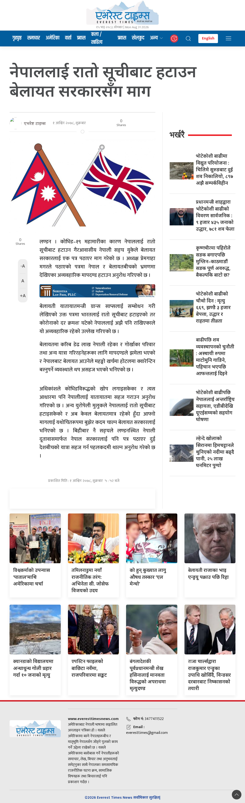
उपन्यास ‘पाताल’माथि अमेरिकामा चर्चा (31, 577)
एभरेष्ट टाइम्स (35, 123)
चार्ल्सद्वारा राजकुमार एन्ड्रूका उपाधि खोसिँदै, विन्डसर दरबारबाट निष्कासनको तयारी (209, 674)
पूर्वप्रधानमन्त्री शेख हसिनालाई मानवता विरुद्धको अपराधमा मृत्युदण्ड (148, 674)
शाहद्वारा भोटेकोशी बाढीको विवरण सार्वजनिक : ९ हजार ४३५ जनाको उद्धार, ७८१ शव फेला (215, 215)
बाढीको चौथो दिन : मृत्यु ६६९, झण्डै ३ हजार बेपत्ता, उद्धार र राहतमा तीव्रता (213, 307)
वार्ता (68, 38)
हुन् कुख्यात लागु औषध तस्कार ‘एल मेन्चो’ (148, 577)
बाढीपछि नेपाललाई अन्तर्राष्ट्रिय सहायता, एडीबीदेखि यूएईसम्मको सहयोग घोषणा (215, 406)
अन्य (154, 38)
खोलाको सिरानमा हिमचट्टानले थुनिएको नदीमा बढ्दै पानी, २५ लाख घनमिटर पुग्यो (215, 451)
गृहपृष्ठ (17, 38)
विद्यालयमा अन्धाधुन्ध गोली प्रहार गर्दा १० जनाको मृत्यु (33, 668)
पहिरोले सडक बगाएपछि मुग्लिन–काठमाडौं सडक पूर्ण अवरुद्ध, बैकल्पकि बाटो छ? (213, 261)
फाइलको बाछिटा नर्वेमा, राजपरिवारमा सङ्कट (89, 668)
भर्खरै (177, 134)
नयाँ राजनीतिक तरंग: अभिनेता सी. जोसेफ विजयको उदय (90, 580)
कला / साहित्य (96, 38)
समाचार (33, 38)
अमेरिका (52, 38)
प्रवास (81, 38)
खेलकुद (138, 38)
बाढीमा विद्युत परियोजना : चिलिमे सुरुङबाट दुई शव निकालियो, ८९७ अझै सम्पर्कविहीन (214, 169)
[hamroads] (97, 290)
